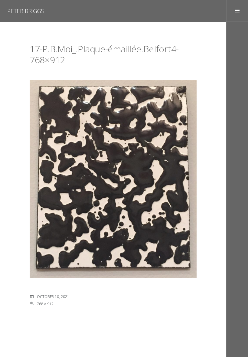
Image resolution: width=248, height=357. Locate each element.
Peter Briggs (25, 11)
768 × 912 (45, 303)
